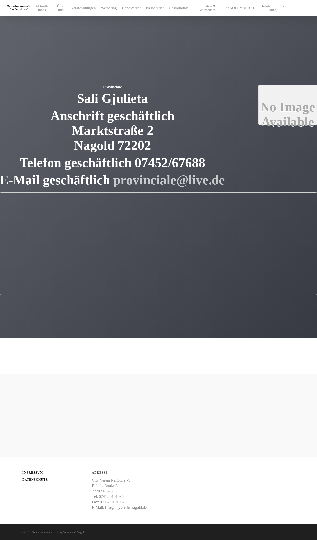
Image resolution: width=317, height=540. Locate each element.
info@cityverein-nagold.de (126, 507)
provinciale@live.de (169, 180)
